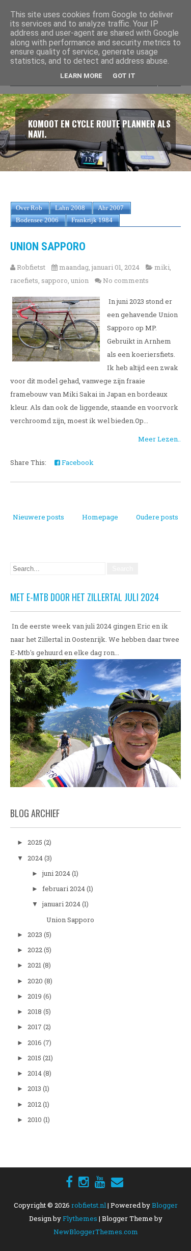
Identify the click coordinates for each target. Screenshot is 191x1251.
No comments (126, 280)
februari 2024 (64, 888)
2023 (36, 934)
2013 (35, 1088)
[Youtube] (100, 1181)
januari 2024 (62, 903)
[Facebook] (69, 1181)
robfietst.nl (88, 1205)
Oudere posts (157, 517)
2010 (35, 1119)
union (80, 280)
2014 (35, 1073)
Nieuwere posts (38, 517)
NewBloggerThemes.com (95, 1231)
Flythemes (80, 1218)
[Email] (117, 1181)
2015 (35, 1057)
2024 (36, 858)
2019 (35, 996)
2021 (35, 965)
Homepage (100, 517)
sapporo (54, 280)
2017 (35, 1026)
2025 (36, 842)
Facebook (77, 462)
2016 (35, 1042)
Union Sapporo (48, 246)
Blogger (165, 1205)
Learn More (81, 76)
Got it (124, 76)
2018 (35, 1011)
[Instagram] (83, 1181)
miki (162, 267)
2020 (36, 980)
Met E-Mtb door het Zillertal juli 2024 (84, 597)
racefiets (24, 280)
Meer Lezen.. (159, 439)
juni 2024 (57, 873)
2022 (36, 949)
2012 (35, 1104)
